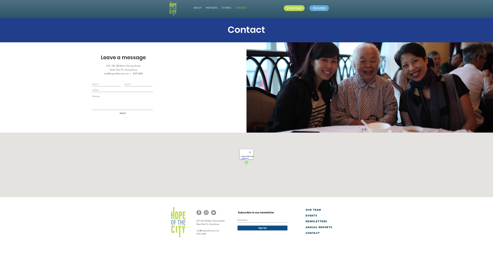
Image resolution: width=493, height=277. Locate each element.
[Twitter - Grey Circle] (213, 212)
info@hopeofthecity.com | (118, 73)
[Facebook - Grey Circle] (198, 212)
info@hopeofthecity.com (207, 230)
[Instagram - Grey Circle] (206, 212)
